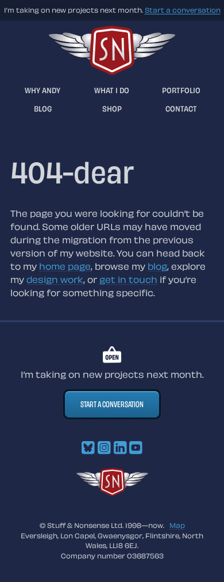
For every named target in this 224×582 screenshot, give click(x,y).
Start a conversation (183, 9)
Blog (43, 108)
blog (157, 266)
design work (54, 279)
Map (177, 525)
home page (65, 266)
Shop (112, 108)
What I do (111, 90)
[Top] (112, 492)
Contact (181, 108)
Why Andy (42, 90)
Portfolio (181, 90)
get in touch (128, 279)
